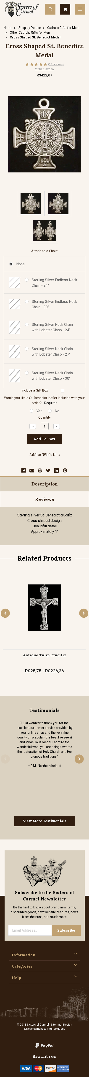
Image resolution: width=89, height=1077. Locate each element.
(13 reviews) (56, 64)
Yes (39, 411)
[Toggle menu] (80, 9)
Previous (5, 613)
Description (44, 484)
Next (84, 613)
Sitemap (56, 1024)
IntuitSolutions (56, 1028)
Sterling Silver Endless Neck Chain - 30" (54, 304)
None (20, 264)
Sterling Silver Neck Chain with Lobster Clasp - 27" (52, 351)
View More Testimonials (44, 821)
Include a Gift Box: (35, 390)
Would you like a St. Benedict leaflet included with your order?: (44, 400)
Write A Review (44, 69)
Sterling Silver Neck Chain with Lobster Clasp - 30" (52, 376)
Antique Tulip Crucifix (44, 655)
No (57, 411)
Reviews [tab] (44, 499)
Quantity (44, 418)
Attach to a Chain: (44, 251)
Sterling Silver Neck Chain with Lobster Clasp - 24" (52, 327)
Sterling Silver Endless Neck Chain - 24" (54, 283)
